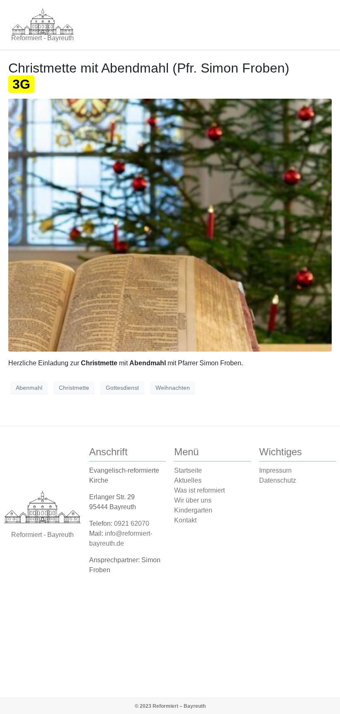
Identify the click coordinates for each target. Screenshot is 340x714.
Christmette (74, 387)
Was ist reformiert (199, 490)
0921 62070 (131, 523)
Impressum (275, 470)
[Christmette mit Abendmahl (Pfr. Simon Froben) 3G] (170, 224)
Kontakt (185, 520)
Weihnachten (172, 387)
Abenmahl (29, 387)
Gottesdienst (122, 387)
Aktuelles (188, 480)
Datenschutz (277, 480)
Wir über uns (192, 500)
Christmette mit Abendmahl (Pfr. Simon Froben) (148, 76)
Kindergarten (193, 510)
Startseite (188, 470)
